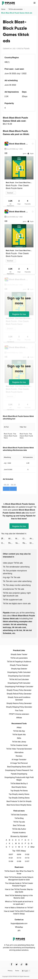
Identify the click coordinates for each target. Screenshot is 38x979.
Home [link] (3, 9)
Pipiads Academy (19, 832)
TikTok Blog (19, 818)
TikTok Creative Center (19, 745)
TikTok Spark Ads (19, 734)
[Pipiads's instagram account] (26, 964)
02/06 (19, 854)
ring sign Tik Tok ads (11, 577)
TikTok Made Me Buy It (19, 783)
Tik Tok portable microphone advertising (15, 572)
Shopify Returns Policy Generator (19, 703)
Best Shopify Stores (19, 787)
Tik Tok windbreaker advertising (16, 566)
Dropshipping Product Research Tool (19, 770)
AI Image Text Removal (19, 763)
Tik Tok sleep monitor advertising (17, 585)
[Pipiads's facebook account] (11, 964)
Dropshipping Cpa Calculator (19, 676)
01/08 (19, 861)
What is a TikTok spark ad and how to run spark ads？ (19, 902)
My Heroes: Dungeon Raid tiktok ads (18, 538)
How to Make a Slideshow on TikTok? (19, 907)
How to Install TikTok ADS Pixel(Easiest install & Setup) (19, 912)
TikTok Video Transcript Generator (19, 749)
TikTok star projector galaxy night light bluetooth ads (17, 594)
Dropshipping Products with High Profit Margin (19, 778)
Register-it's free (19, 314)
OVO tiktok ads (4, 542)
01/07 (27, 861)
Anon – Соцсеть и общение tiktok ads (33, 538)
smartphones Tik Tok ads (13, 588)
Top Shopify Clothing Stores (19, 797)
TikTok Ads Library (19, 741)
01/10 (27, 858)
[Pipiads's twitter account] (16, 964)
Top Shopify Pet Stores (19, 790)
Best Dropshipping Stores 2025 (19, 766)
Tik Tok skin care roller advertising (17, 581)
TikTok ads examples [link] (15, 9)
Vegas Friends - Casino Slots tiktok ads (18, 542)
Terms (17, 970)
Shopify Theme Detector (19, 665)
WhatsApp (19, 927)
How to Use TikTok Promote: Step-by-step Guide (19, 890)
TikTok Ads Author (19, 829)
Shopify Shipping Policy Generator (19, 707)
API (19, 930)
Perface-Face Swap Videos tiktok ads (11, 542)
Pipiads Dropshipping (19, 774)
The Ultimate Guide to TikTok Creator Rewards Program (19, 884)
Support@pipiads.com (19, 923)
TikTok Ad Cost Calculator (19, 679)
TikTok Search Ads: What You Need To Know (19, 872)
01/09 (11, 861)
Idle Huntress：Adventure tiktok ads (11, 538)
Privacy (10, 970)
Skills (19, 738)
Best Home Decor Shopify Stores (19, 805)
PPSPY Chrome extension (19, 714)
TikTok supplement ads (12, 599)
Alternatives (19, 752)
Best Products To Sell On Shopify (19, 801)
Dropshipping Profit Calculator (19, 683)
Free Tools (19, 710)
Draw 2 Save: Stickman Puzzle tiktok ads (33, 542)
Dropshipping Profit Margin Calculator (19, 686)
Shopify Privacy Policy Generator (19, 690)
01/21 (11, 858)
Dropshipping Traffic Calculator (19, 672)
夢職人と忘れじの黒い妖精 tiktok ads (4, 538)
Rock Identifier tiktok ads (26, 542)
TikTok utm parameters (19, 658)
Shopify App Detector (19, 668)
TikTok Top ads (19, 822)
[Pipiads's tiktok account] (21, 964)
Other (31, 847)
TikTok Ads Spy (19, 731)
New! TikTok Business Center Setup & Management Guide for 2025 (19, 878)
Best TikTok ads (19, 825)
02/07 (11, 854)
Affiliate (19, 717)
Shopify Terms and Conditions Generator (19, 698)
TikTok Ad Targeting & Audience (19, 661)
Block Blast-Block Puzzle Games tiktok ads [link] (16, 13)
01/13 (19, 858)
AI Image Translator (19, 759)
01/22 (27, 854)
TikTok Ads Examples (19, 814)
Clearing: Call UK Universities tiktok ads (26, 538)
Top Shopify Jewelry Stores (19, 794)
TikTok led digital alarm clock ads (17, 603)
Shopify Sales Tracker (19, 654)
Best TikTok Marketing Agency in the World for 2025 (19, 896)
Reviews (19, 756)
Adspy (19, 727)
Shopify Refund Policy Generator (19, 693)
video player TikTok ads (13, 562)
